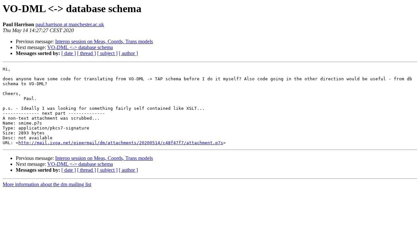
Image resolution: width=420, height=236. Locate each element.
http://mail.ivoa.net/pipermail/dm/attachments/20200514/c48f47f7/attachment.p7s (120, 142)
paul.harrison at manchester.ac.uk (69, 24)
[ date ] (68, 53)
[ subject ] (107, 53)
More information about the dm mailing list (47, 184)
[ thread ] (86, 53)
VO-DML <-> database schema (80, 47)
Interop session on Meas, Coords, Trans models (104, 41)
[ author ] (128, 53)
